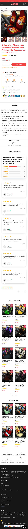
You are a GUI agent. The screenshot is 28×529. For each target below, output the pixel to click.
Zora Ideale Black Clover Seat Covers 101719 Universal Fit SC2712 (7, 362)
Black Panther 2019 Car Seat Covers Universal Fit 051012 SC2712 (7, 339)
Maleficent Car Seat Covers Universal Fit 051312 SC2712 (7, 318)
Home (2, 8)
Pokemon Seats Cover (16, 145)
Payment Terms (4, 499)
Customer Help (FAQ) (5, 504)
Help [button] (25, 527)
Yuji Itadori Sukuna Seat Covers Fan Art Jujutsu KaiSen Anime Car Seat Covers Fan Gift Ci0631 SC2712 (20, 385)
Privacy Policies (4, 487)
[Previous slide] (2, 23)
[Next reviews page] (25, 291)
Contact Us (3, 502)
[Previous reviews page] (18, 291)
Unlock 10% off (3, 523)
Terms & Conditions (5, 485)
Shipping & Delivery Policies (6, 497)
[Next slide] (25, 23)
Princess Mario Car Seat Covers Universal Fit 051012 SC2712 (20, 318)
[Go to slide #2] (11, 39)
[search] (24, 4)
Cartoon (13, 142)
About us (3, 483)
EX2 (6, 8)
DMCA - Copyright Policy (6, 489)
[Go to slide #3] (18, 39)
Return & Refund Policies (6, 500)
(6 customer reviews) (12, 55)
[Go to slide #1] (4, 39)
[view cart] (26, 4)
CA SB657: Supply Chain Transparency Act (10, 490)
